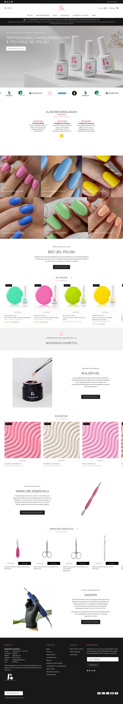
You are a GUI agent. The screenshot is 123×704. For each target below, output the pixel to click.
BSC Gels (30, 15)
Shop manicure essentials (32, 512)
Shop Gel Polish (61, 267)
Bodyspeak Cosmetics (15, 697)
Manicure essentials (61, 529)
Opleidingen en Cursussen (80, 15)
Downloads (73, 654)
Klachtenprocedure (52, 672)
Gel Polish (61, 277)
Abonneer (93, 665)
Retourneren (50, 669)
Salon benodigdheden (42, 15)
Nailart (55, 15)
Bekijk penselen (14, 67)
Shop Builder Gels (91, 396)
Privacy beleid (51, 674)
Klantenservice (51, 657)
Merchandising (75, 652)
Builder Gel (61, 416)
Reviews (49, 660)
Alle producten (65, 15)
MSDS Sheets (50, 654)
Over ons (49, 652)
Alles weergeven (61, 280)
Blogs (48, 649)
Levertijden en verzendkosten (56, 666)
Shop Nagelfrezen (90, 622)
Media (94, 15)
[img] (61, 115)
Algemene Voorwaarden (54, 663)
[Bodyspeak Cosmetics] (61, 8)
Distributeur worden (76, 649)
